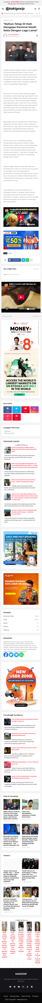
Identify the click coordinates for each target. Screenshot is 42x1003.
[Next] (40, 13)
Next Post (36, 316)
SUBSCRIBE (15, 2)
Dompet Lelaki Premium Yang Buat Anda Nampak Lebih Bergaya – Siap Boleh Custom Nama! (24, 512)
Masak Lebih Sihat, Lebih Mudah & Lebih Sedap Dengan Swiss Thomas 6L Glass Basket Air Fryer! (29, 945)
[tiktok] (27, 987)
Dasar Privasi (25, 996)
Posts (8, 431)
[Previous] (37, 13)
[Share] (37, 35)
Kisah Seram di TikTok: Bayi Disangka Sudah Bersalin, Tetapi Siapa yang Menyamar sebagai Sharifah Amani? (30, 841)
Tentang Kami (14, 996)
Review (21, 626)
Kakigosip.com (22, 999)
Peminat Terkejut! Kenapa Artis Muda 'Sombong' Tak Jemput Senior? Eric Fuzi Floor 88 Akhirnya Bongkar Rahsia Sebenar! (11, 904)
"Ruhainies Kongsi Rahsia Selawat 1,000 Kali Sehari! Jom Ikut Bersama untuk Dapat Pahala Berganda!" (19, 13)
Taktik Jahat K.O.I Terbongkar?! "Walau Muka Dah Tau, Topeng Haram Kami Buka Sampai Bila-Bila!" (29, 875)
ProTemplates (32, 999)
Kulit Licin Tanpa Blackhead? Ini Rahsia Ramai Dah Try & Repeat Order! (12, 942)
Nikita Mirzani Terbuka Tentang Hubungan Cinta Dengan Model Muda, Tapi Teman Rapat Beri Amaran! (11, 815)
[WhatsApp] (27, 260)
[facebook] (10, 987)
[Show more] (31, 260)
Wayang (21, 630)
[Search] (39, 8)
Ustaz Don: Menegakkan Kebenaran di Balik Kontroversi (29, 814)
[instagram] (23, 987)
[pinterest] (31, 987)
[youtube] (19, 987)
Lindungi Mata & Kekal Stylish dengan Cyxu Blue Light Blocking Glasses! (21, 942)
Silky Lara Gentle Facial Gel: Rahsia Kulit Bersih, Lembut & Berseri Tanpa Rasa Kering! (4, 944)
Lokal (11, 20)
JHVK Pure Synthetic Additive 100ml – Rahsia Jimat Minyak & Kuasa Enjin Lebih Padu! (24, 449)
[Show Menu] (2, 8)
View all (36, 269)
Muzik (21, 623)
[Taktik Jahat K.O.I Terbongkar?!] (30, 863)
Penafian (35, 996)
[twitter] (14, 987)
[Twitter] (23, 260)
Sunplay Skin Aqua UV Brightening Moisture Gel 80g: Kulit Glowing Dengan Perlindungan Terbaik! (37, 948)
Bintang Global (21, 616)
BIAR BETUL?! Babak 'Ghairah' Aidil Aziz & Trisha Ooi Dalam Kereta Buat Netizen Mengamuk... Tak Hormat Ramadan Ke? (11, 841)
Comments (10, 433)
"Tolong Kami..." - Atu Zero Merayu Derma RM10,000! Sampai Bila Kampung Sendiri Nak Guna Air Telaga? (30, 902)
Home (5, 20)
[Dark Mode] (35, 8)
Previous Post (7, 316)
